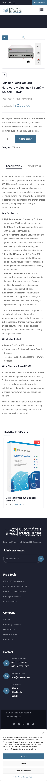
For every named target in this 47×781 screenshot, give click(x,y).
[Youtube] (28, 724)
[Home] (23, 532)
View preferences (23, 771)
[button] (43, 732)
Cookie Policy (17, 777)
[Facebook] (19, 724)
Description (14, 166)
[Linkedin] (14, 724)
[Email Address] (6, 676)
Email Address (18, 673)
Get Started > (39, 2)
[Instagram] (23, 724)
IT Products (17, 147)
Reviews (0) (35, 166)
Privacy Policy (28, 777)
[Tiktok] (33, 724)
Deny (23, 763)
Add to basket (25, 139)
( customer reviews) (23, 99)
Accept (23, 756)
